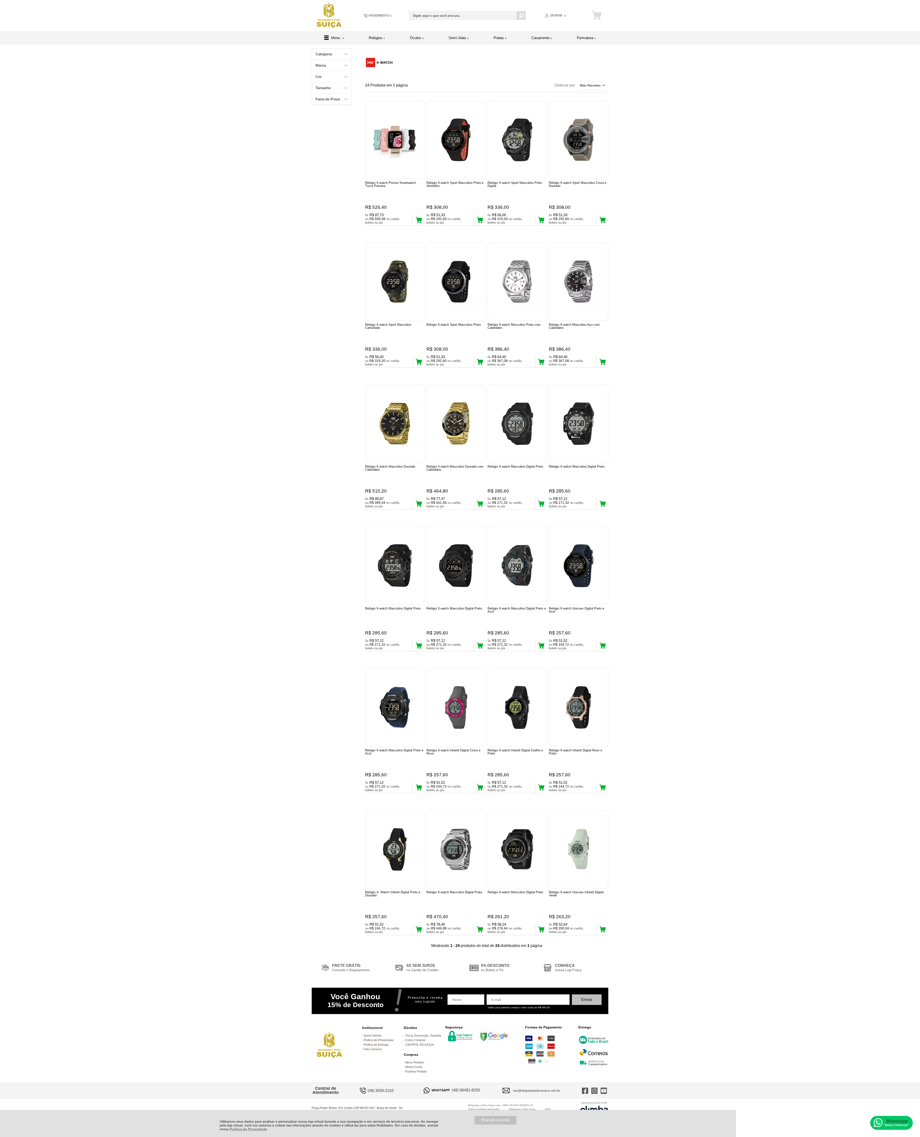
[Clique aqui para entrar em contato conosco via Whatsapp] (891, 1123)
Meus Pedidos (414, 1062)
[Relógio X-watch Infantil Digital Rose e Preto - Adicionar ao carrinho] (602, 787)
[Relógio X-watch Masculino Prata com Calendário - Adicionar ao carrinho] (541, 361)
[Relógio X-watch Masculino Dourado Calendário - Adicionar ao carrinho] (419, 503)
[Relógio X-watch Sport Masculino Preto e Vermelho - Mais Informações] (456, 140)
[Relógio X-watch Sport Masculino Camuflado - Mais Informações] (395, 281)
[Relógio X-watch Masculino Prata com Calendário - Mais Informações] (517, 281)
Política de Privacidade (248, 1129)
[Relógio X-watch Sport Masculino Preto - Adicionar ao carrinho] (480, 361)
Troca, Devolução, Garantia (423, 1035)
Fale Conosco (373, 1049)
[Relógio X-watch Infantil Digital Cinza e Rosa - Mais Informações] (456, 707)
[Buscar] (521, 15)
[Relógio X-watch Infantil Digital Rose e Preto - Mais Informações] (578, 707)
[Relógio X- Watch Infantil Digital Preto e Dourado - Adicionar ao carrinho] (419, 929)
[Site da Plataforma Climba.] (594, 1108)
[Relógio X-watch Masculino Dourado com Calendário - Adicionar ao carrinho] (480, 503)
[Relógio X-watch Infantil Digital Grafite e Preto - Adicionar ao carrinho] (541, 787)
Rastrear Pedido (416, 1071)
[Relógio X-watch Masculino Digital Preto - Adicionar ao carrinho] (541, 503)
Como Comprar (415, 1040)
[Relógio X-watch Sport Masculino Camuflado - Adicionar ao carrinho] (419, 361)
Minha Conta (413, 1067)
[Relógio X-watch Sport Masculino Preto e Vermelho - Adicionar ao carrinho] (480, 220)
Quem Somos (372, 1035)
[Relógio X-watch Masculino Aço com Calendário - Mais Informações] (578, 281)
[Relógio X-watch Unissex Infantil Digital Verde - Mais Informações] (578, 849)
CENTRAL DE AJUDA (419, 1044)
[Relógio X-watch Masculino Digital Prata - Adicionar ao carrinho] (480, 929)
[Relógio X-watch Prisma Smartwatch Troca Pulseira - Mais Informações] (395, 140)
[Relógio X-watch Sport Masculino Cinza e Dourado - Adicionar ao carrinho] (602, 220)
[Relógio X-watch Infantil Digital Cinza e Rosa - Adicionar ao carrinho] (480, 787)
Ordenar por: (565, 85)
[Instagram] (594, 1090)
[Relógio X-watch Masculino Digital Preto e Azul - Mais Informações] (517, 565)
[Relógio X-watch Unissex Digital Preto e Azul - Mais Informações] (578, 565)
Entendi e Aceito (495, 1120)
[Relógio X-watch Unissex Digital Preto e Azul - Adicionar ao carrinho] (602, 645)
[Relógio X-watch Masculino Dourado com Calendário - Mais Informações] (456, 423)
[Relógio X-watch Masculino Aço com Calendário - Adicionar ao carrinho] (602, 361)
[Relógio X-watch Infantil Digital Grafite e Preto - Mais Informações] (517, 707)
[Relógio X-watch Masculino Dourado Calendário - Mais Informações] (395, 423)
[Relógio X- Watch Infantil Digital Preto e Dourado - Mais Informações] (395, 849)
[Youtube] (604, 1090)
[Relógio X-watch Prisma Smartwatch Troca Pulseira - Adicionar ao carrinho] (419, 220)
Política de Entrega (376, 1044)
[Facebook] (585, 1090)
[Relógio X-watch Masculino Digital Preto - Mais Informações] (517, 423)
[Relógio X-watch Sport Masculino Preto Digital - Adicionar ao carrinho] (541, 220)
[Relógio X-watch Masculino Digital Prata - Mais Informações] (456, 849)
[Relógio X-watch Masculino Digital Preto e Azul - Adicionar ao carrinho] (541, 645)
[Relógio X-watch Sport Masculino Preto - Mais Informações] (456, 281)
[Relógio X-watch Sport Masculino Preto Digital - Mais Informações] (517, 140)
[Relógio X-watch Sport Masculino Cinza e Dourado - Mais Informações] (578, 140)
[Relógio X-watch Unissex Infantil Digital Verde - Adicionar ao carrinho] (602, 929)
